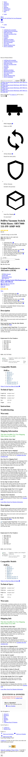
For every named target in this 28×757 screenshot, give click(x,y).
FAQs (5, 6)
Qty (5, 257)
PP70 (9, 380)
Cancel (17, 80)
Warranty (3, 307)
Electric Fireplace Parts (9, 45)
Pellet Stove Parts (8, 32)
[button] (4, 230)
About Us (6, 3)
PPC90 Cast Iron (12, 382)
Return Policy (7, 8)
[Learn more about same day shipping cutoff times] (14, 214)
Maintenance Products (9, 41)
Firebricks (6, 36)
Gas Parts (6, 35)
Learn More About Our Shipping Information (12, 502)
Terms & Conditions (6, 750)
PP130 (9, 372)
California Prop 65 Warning (10, 722)
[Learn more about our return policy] (12, 153)
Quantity (17, 259)
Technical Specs (20, 306)
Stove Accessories (8, 42)
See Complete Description (10, 255)
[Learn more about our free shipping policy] (12, 123)
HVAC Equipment (8, 46)
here (10, 324)
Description (4, 306)
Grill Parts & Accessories (10, 29)
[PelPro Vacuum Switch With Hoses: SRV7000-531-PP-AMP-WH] (14, 83)
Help (5, 716)
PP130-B (10, 374)
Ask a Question (11, 706)
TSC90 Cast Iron (12, 383)
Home (5, 2)
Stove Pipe (6, 43)
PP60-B (10, 379)
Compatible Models (12, 306)
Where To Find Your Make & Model (10, 386)
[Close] (2, 755)
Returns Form (7, 729)
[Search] (22, 80)
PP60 (9, 377)
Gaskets (6, 38)
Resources (6, 4)
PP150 (9, 375)
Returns (6, 718)
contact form (18, 698)
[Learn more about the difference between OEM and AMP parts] (26, 269)
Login (5, 14)
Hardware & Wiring (9, 39)
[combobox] (8, 81)
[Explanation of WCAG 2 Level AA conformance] (12, 747)
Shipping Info (8, 307)
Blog (5, 11)
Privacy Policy (15, 750)
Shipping (6, 7)
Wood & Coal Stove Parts (10, 34)
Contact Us (6, 10)
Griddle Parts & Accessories (11, 31)
